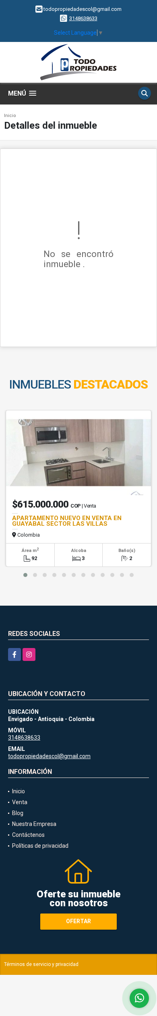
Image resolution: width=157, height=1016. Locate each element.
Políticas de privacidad (40, 845)
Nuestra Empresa (34, 824)
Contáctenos (28, 835)
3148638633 (83, 18)
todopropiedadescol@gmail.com (49, 756)
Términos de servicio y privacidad (41, 964)
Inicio (10, 115)
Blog (17, 813)
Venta (19, 802)
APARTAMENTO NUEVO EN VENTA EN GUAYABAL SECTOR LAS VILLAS (67, 520)
